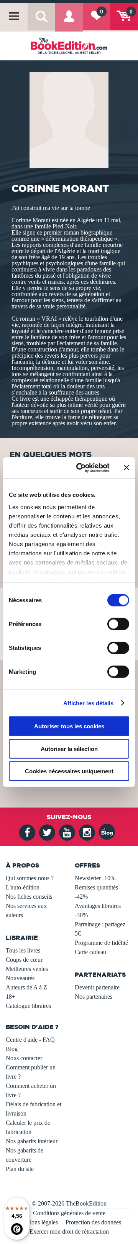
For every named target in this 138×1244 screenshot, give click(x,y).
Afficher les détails (88, 702)
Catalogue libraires (28, 1006)
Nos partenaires (93, 996)
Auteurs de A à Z (26, 987)
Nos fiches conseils (29, 896)
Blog (12, 1049)
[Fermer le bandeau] (126, 467)
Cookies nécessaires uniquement (69, 771)
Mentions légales (37, 1222)
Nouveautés (20, 978)
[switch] (118, 624)
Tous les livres (23, 950)
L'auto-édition (22, 887)
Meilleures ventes (27, 969)
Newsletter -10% (95, 878)
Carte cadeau (90, 952)
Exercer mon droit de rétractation (69, 1231)
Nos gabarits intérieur (32, 1141)
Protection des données (93, 1222)
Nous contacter (24, 1058)
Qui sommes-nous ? (30, 878)
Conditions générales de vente (69, 1213)
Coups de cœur (24, 959)
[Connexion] (69, 22)
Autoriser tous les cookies (69, 726)
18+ (10, 996)
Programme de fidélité (101, 942)
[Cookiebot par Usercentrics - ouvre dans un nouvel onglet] (81, 468)
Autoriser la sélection (69, 748)
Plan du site (20, 1169)
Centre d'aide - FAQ (30, 1039)
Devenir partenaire (97, 987)
